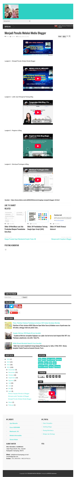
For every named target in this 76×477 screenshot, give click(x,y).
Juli (9, 383)
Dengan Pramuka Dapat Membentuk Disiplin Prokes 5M (20, 239)
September (11, 377)
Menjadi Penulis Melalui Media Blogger (19, 399)
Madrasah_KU (14, 431)
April (9, 391)
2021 (8, 367)
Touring (51, 366)
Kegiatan (58, 359)
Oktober (11, 375)
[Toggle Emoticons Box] (6, 250)
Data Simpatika (47, 423)
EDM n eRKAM (51, 359)
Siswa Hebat (14, 439)
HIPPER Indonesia (51, 473)
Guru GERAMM (15, 427)
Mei (9, 388)
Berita (44, 359)
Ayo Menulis (14, 423)
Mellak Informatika (16, 435)
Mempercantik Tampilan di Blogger (61, 239)
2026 (8, 359)
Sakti (54, 363)
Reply (7, 36)
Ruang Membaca (48, 430)
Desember (11, 369)
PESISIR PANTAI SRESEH (34, 473)
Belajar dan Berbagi (49, 434)
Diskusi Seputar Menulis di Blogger (18, 393)
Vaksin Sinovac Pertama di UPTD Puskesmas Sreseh (41, 26)
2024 (8, 362)
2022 (8, 364)
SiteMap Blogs (47, 427)
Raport (46, 363)
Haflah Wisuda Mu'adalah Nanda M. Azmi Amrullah (27, 343)
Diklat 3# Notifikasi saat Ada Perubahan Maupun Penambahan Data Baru (15, 229)
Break (8, 27)
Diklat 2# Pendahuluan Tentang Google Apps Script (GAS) (37, 227)
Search (25, 297)
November (11, 372)
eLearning (57, 366)
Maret (10, 402)
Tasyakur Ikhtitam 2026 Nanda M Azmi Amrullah (27, 333)
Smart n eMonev (43, 366)
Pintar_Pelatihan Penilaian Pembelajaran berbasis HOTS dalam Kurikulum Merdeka (36, 323)
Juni (9, 386)
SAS (50, 363)
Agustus (11, 380)
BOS (39, 359)
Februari (11, 405)
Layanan (13, 36)
